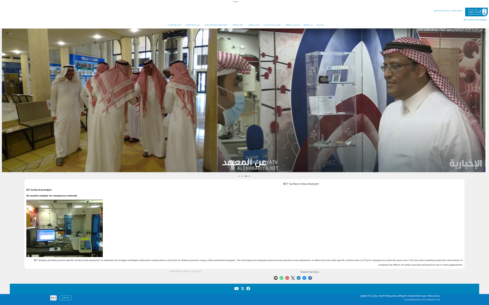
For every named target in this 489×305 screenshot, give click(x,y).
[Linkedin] (299, 277)
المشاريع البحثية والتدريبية (216, 25)
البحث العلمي (253, 25)
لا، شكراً (53, 298)
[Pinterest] (287, 277)
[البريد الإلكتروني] (276, 277)
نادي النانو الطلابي (192, 25)
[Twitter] (293, 277)
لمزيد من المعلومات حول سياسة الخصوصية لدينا (422, 300)
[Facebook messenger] (304, 277)
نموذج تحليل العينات (272, 25)
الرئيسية (320, 25)
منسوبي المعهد (293, 25)
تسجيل (244, 164)
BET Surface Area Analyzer (475, 20)
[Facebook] (310, 277)
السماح (65, 298)
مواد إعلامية (238, 25)
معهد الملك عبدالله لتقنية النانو (448, 11)
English (235, 2)
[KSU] (476, 11)
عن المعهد (308, 25)
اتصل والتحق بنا (174, 25)
